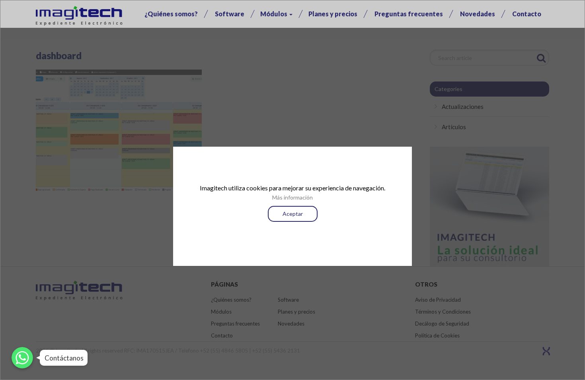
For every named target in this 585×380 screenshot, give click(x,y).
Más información (292, 197)
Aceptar (293, 213)
